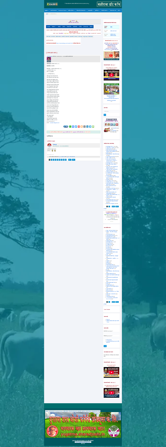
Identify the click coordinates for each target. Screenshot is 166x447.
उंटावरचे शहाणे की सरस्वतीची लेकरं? (112, 277)
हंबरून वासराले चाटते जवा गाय (111, 185)
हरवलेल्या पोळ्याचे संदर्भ (110, 273)
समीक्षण (59, 26)
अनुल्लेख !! (108, 260)
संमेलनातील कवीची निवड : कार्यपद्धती (112, 255)
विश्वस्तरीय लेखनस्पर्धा (81, 10)
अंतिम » (73, 159)
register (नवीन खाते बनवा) (78, 132)
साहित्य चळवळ (58, 36)
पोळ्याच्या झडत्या (109, 149)
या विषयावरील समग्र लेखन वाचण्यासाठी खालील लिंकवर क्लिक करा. (111, 97)
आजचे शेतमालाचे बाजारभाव (110, 156)
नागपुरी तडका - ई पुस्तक (110, 147)
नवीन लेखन (48, 36)
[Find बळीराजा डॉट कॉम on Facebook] (111, 124)
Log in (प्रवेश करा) (66, 132)
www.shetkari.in (108, 49)
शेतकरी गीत (69, 26)
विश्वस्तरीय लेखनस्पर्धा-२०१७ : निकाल (112, 291)
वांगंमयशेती (114, 128)
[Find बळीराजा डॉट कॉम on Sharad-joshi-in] (106, 124)
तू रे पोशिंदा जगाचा (109, 244)
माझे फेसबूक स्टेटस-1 (109, 146)
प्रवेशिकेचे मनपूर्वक (51, 141)
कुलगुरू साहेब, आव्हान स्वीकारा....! (111, 164)
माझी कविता (75, 26)
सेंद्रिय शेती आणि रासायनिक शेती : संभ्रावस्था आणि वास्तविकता (111, 151)
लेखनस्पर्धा (67, 36)
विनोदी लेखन (90, 36)
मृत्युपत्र (107, 262)
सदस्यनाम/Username (108, 331)
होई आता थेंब (108, 248)
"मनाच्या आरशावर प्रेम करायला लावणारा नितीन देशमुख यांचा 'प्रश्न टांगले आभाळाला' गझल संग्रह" (112, 267)
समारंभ (64, 26)
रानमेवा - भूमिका (108, 157)
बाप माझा (107, 247)
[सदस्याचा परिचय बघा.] (49, 59)
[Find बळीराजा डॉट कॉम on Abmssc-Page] (108, 124)
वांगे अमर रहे (86, 26)
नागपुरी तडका (85, 36)
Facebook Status (62, 10)
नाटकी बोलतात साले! (109, 296)
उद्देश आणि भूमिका (109, 175)
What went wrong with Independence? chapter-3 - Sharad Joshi (111, 160)
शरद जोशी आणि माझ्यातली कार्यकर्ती (112, 201)
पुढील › (70, 159)
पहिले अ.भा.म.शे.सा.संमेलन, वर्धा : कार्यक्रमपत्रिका (111, 192)
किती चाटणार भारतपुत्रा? (110, 203)
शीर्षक (111, 27)
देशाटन (91, 26)
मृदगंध (107, 283)
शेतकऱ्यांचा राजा (113, 10)
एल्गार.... (107, 254)
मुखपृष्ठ (46, 10)
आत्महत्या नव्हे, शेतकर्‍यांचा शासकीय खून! (112, 274)
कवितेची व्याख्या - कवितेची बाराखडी (113, 35)
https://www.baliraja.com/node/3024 (64, 43)
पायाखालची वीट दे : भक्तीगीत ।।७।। (112, 189)
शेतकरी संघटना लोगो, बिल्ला (110, 188)
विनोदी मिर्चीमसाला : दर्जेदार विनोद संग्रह (112, 154)
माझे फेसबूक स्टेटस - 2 (110, 163)
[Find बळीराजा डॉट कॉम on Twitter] (114, 124)
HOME (48, 26)
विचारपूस (107, 179)
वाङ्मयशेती (72, 36)
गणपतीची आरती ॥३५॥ (110, 182)
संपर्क (99, 411)
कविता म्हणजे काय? (113, 31)
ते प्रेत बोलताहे (108, 288)
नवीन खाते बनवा (109, 339)
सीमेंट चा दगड (108, 290)
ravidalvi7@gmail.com (54, 122)
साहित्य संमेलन (65, 411)
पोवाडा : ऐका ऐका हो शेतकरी (110, 230)
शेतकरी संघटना (88, 411)
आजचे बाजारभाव (54, 10)
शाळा (107, 295)
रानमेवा (80, 26)
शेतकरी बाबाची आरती (109, 264)
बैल (106, 269)
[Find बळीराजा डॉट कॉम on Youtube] (117, 124)
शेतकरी (53, 26)
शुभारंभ (107, 152)
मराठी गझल (80, 36)
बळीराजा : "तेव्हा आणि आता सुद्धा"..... (112, 231)
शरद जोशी (108, 263)
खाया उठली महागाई (109, 234)
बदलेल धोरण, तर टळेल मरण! (111, 293)
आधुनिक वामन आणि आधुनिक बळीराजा (112, 286)
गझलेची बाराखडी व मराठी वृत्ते (111, 197)
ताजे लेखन (53, 36)
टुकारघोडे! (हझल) (109, 285)
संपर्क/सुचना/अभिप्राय (109, 171)
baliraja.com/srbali (111, 100)
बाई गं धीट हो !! (108, 245)
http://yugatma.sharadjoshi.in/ (83, 442)
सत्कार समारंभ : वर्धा (109, 180)
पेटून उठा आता (108, 243)
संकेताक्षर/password (108, 335)
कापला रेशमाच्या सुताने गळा (110, 199)
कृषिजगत (83, 411)
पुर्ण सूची (105, 208)
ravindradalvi (49, 56)
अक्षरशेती (63, 36)
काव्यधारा (75, 36)
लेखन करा (108, 319)
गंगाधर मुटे (55, 144)
